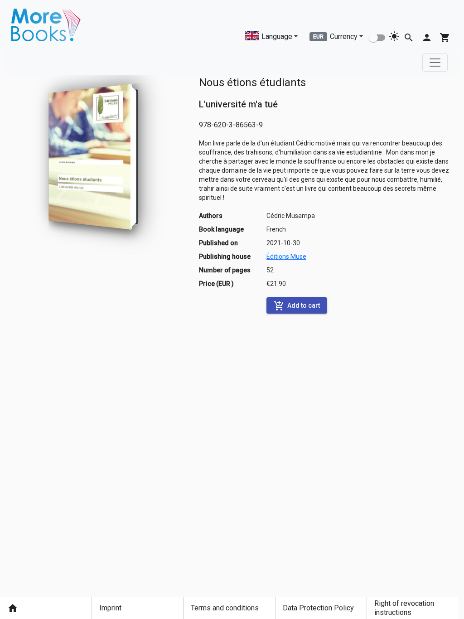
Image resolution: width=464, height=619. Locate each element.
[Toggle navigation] (435, 62)
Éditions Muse (286, 256)
